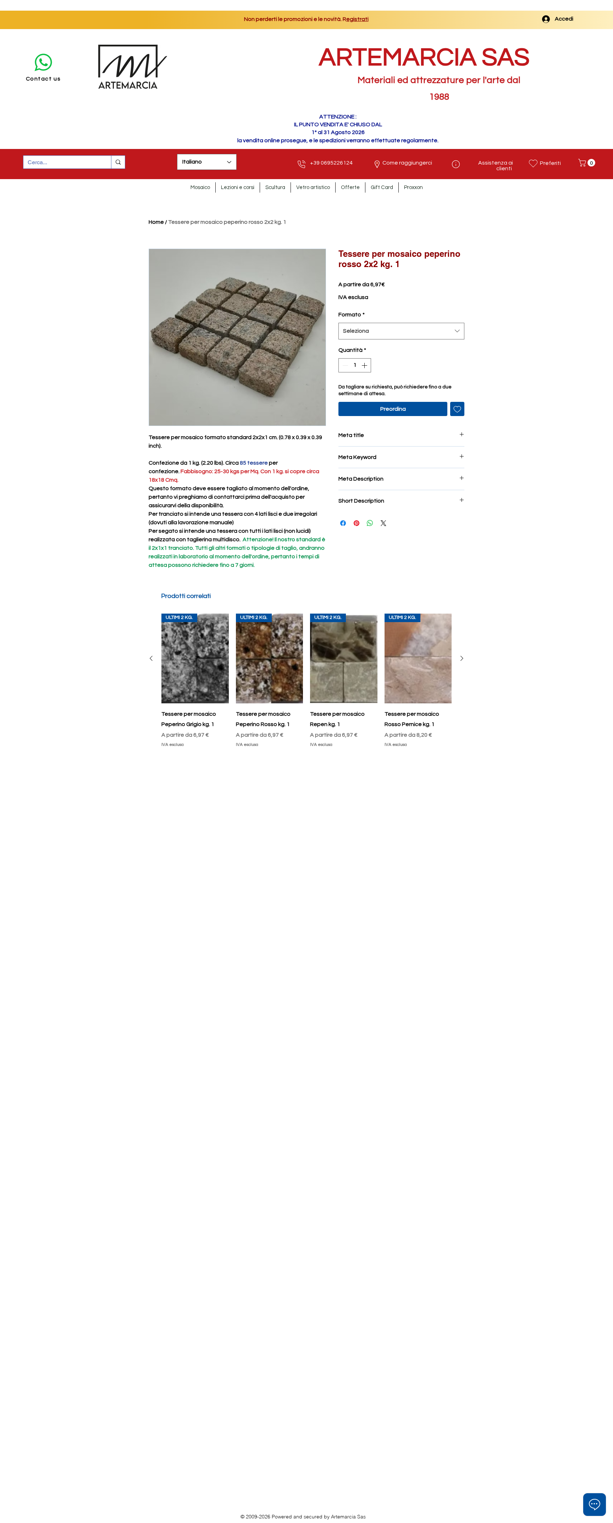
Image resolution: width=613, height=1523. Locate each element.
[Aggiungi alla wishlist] (457, 409)
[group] (306, 681)
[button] (587, 163)
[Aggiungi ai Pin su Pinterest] (356, 523)
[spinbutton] (354, 365)
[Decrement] (344, 365)
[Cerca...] (118, 162)
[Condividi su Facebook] (343, 523)
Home (156, 222)
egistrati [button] (310, 19)
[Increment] (365, 365)
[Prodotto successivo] (462, 658)
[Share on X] (383, 523)
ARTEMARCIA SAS (424, 58)
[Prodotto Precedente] (151, 658)
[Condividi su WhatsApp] (370, 523)
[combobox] (401, 331)
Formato (351, 314)
